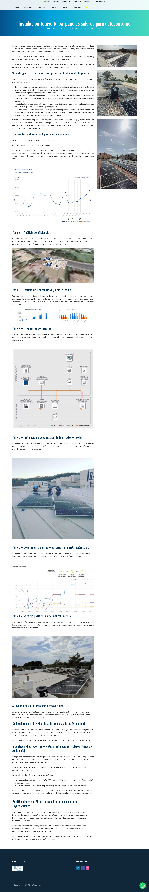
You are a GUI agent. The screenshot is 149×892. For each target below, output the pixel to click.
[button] (142, 885)
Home (49, 28)
